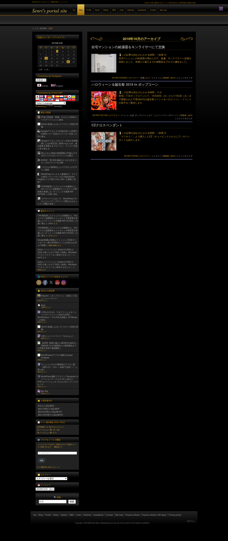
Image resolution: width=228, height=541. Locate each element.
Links (122, 10)
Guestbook (142, 10)
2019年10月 (57, 43)
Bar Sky (44, 391)
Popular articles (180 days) (154, 514)
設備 (142, 77)
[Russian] (65, 99)
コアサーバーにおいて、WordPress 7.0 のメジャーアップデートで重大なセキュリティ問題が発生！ (57, 201)
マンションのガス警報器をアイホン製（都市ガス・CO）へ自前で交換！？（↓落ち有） (58, 367)
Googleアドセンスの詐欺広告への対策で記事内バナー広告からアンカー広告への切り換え (58, 134)
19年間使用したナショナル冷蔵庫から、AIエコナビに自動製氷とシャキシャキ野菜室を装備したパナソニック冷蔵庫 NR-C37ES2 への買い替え (57, 190)
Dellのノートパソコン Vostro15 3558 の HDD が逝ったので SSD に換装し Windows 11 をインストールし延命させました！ (57, 252)
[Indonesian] (57, 99)
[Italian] (53, 96)
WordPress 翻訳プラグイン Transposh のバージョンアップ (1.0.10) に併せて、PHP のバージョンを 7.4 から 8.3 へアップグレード (58, 380)
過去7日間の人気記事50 (48, 408)
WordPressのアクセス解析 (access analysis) (57, 356)
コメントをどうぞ (184, 77)
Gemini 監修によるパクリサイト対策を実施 (59, 125)
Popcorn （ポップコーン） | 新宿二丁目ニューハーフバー (59, 297)
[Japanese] (37, 96)
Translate (58, 106)
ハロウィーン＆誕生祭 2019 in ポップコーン (124, 84)
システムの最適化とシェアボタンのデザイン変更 (59, 168)
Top (73, 10)
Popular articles (133, 514)
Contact (153, 10)
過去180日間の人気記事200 (50, 414)
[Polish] (37, 99)
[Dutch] (61, 96)
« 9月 (40, 69)
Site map (163, 10)
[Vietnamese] (61, 99)
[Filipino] (53, 99)
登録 (41, 460)
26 (68, 61)
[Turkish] (45, 99)
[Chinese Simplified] (73, 99)
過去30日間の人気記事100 (50, 411)
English (59, 85)
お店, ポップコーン (138, 115)
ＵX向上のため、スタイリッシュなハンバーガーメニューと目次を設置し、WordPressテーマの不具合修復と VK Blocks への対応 (57, 315)
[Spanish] (57, 96)
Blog (81, 10)
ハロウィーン (173, 115)
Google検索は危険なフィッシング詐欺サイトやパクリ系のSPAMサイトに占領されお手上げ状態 (57, 242)
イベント (125, 115)
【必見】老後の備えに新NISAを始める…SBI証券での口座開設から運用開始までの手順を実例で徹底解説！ (58, 345)
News (97, 10)
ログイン (191, 521)
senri (51, 223)
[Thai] (49, 99)
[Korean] (69, 96)
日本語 (45, 85)
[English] (41, 96)
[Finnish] (41, 99)
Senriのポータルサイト (69, 13)
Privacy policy (175, 514)
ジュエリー (156, 155)
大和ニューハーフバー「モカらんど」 (58, 335)
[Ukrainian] (73, 96)
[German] (49, 96)
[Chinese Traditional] (69, 99)
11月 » (47, 69)
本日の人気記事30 (46, 405)
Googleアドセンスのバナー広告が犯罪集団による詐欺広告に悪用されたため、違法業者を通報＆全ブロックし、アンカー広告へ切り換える (58, 144)
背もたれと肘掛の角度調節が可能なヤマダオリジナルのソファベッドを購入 (59, 154)
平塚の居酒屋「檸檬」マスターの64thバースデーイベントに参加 (59, 118)
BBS (114, 10)
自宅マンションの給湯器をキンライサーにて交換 (128, 46)
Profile (88, 10)
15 (46, 58)
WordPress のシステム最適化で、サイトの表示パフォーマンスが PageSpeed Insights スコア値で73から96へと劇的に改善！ (58, 177)
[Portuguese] (65, 96)
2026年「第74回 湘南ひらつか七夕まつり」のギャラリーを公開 (59, 161)
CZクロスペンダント (107, 125)
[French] (45, 96)
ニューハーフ (160, 115)
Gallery (106, 10)
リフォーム (156, 77)
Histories (130, 10)
